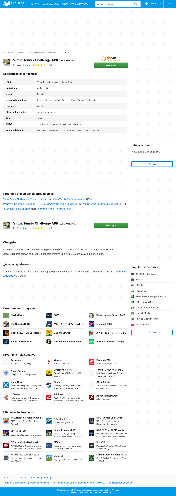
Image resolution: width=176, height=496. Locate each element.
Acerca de (8, 477)
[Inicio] (4, 52)
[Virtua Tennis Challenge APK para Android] (6, 62)
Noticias (35, 4)
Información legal (86, 483)
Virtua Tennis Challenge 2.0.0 (145, 152)
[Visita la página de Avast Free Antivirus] (111, 58)
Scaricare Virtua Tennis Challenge (55, 209)
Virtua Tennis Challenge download (70, 199)
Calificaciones (51, 4)
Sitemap (47, 477)
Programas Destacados (75, 4)
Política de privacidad (63, 483)
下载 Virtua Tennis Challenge (17, 209)
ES (166, 4)
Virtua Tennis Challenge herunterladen (102, 204)
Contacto (21, 477)
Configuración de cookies (121, 483)
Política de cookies (39, 483)
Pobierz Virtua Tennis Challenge (19, 204)
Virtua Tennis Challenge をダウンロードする (25, 199)
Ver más (152, 164)
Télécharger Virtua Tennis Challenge (59, 204)
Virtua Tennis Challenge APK (44, 60)
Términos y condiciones (15, 483)
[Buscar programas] (135, 4)
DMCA (101, 483)
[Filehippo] (13, 4)
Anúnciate (35, 477)
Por (17, 65)
